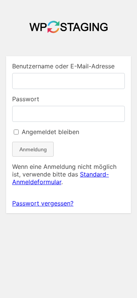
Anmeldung (33, 149)
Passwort (25, 99)
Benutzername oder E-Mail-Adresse (63, 66)
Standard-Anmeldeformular (60, 178)
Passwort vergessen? (42, 203)
